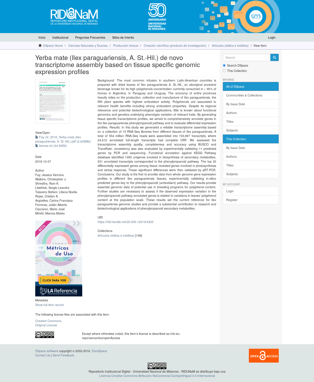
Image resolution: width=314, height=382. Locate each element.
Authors (231, 113)
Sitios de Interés (123, 37)
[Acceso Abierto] (264, 355)
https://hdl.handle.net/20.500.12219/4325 (125, 222)
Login (230, 191)
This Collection (237, 71)
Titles (229, 121)
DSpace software (46, 351)
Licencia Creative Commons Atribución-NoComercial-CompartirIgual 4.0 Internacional (157, 375)
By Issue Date (235, 104)
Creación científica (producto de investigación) (175, 45)
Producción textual (125, 45)
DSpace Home (53, 45)
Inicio (41, 37)
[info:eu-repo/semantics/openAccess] (55, 334)
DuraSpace (99, 351)
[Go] (274, 57)
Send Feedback (63, 355)
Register (232, 200)
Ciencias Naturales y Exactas (88, 45)
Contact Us (42, 355)
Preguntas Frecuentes (90, 37)
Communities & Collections (244, 95)
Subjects (232, 130)
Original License (46, 325)
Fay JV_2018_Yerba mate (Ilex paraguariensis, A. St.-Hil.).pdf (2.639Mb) (63, 139)
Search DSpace (237, 65)
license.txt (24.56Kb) (52, 145)
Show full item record (49, 305)
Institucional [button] (60, 37)
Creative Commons (48, 321)
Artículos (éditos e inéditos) (230, 45)
